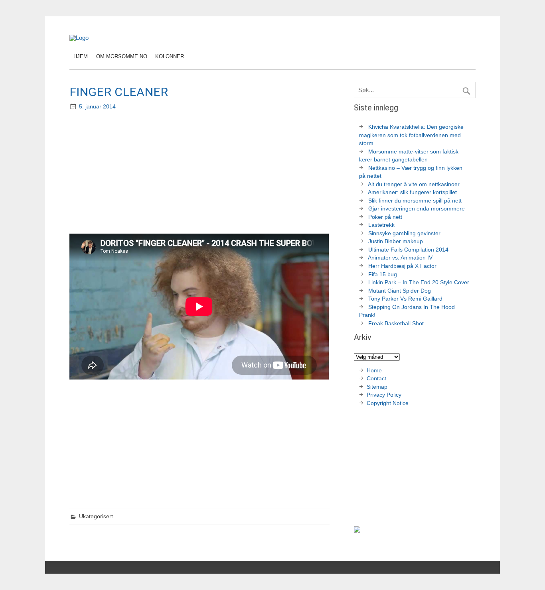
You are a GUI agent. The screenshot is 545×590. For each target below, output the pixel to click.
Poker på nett (385, 217)
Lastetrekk (381, 225)
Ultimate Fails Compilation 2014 (408, 250)
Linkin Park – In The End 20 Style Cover (418, 282)
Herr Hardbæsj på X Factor (402, 266)
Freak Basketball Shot (396, 323)
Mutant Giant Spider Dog (399, 291)
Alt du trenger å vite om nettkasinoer (414, 184)
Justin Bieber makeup (395, 241)
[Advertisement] (200, 173)
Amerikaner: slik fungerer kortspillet (412, 192)
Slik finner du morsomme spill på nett (415, 201)
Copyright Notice (388, 403)
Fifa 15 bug (382, 274)
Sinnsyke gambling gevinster (404, 233)
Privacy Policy (385, 395)
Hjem (80, 56)
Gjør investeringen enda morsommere (416, 209)
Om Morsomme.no (121, 56)
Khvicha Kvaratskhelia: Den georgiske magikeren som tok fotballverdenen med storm (411, 135)
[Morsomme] (79, 37)
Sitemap (377, 387)
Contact (376, 379)
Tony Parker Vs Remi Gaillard (405, 299)
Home (374, 371)
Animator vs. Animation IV (400, 258)
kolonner (169, 56)
